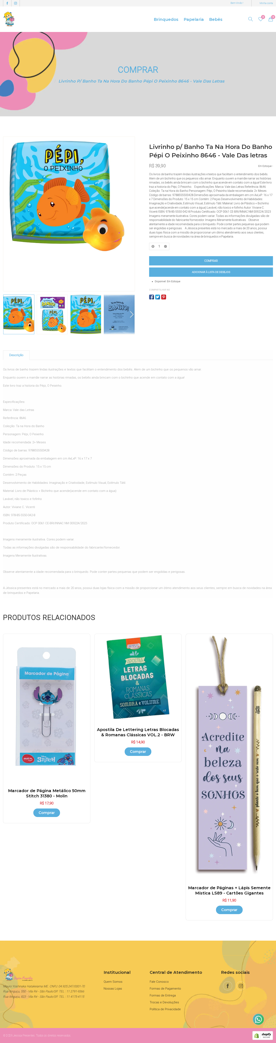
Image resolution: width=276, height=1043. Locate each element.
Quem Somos (113, 982)
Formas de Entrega (163, 995)
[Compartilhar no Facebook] (151, 297)
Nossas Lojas (113, 988)
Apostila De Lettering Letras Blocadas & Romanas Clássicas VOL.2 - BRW (138, 732)
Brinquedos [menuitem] (166, 19)
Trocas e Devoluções (164, 1002)
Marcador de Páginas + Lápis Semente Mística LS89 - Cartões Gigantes (229, 890)
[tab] (16, 355)
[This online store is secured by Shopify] (262, 1035)
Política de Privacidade (165, 1009)
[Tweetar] (157, 297)
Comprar (47, 813)
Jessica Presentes (24, 1035)
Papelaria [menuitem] (194, 19)
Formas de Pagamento (165, 988)
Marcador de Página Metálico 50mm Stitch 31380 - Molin (46, 793)
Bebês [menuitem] (215, 19)
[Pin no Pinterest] (163, 297)
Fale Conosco (159, 982)
